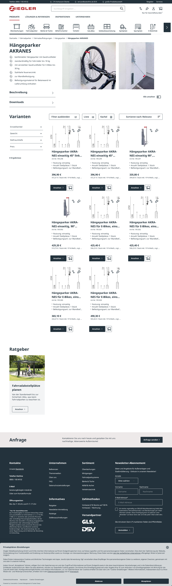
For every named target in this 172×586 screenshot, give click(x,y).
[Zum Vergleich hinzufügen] (73, 130)
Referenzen (53, 469)
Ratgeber (52, 505)
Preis (12, 146)
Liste (86, 116)
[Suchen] (122, 8)
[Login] (153, 9)
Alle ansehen (149, 96)
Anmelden (123, 530)
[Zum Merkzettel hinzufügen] (78, 130)
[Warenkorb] (160, 9)
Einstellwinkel (16, 126)
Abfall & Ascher (88, 485)
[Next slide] (167, 27)
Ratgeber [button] (150, 2)
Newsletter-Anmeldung (58, 509)
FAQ (50, 481)
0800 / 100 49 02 (15, 479)
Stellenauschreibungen (58, 517)
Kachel (104, 116)
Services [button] (159, 2)
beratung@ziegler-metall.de (20, 490)
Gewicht (13, 133)
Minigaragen (87, 473)
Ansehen (19, 409)
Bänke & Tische (88, 481)
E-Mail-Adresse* (121, 497)
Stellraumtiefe (16, 140)
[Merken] (147, 9)
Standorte (20, 469)
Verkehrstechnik (88, 489)
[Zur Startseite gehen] (22, 8)
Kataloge (52, 513)
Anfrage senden (151, 439)
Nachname (143, 487)
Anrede (118, 476)
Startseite (13, 38)
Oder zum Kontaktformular (20, 493)
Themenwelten (55, 473)
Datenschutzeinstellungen (59, 485)
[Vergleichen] (140, 9)
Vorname (119, 487)
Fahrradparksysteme (90, 477)
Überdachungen (88, 469)
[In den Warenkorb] (70, 188)
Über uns (52, 477)
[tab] (16, 28)
